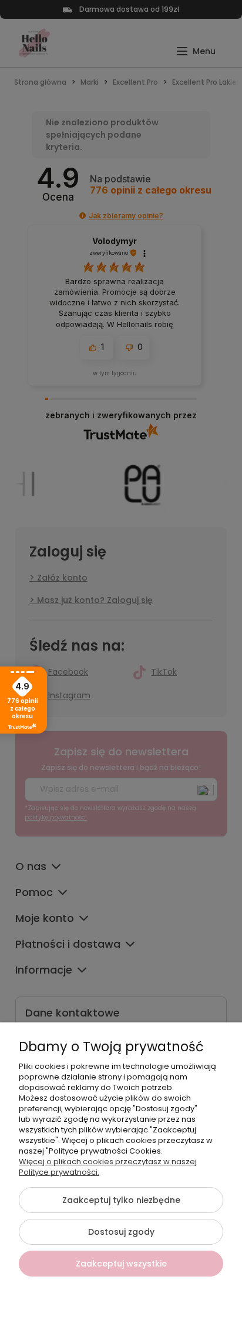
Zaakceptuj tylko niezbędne (121, 1200)
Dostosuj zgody (121, 1232)
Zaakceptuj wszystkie (121, 1263)
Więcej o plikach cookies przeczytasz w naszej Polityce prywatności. (108, 1167)
